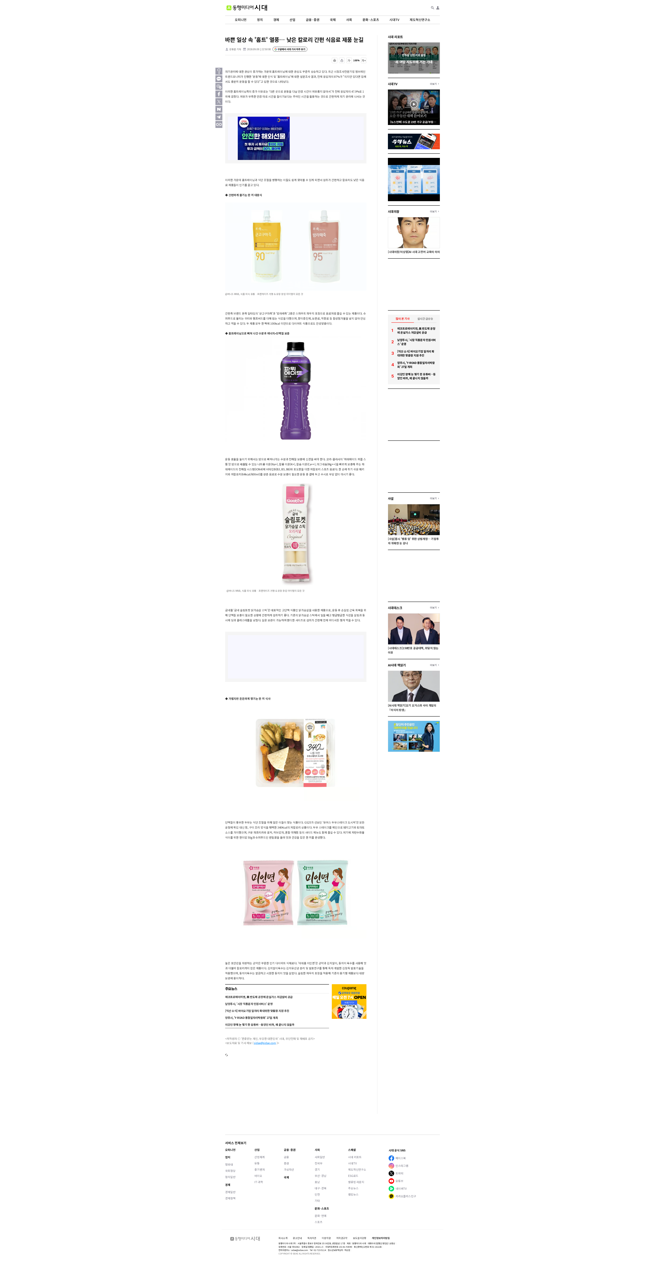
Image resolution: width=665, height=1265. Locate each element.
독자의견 (311, 1238)
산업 (292, 20)
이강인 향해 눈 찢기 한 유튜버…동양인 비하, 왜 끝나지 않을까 (259, 1024)
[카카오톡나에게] (218, 86)
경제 (276, 20)
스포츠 (318, 1222)
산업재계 (259, 1157)
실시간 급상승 (425, 318)
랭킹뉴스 (353, 1194)
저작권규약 (341, 1238)
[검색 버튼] (433, 8)
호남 (317, 1182)
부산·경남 (320, 1176)
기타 (317, 1201)
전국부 (318, 1163)
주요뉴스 (353, 1188)
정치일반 (230, 1177)
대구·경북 (320, 1188)
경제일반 (230, 1192)
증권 (286, 1163)
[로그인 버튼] (438, 8)
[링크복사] (218, 124)
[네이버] (218, 109)
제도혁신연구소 (420, 20)
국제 (333, 20)
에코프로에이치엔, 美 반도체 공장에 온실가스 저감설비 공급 (259, 997)
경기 (317, 1169)
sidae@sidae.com (265, 1043)
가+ (364, 60)
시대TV (394, 20)
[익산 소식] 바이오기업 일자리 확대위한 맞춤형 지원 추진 (257, 1011)
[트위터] (218, 101)
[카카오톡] (218, 78)
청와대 (229, 1164)
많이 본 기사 (403, 318)
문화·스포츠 (370, 20)
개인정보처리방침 (381, 1238)
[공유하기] (342, 60)
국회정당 (230, 1171)
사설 (391, 498)
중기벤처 (259, 1169)
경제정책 (230, 1198)
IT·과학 (258, 1182)
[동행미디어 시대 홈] (247, 8)
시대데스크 (395, 607)
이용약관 (326, 1238)
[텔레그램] (218, 116)
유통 (257, 1163)
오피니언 (241, 20)
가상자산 (289, 1169)
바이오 (258, 1176)
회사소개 (282, 1238)
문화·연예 (320, 1216)
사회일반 (320, 1157)
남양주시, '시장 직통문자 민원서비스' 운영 (249, 1004)
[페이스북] (218, 94)
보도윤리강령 (359, 1238)
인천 (317, 1194)
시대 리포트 (395, 36)
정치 (260, 20)
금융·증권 (313, 20)
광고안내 (297, 1238)
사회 (349, 20)
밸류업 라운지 (356, 1182)
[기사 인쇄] (334, 60)
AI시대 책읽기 (397, 665)
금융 (286, 1157)
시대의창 (393, 211)
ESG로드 (353, 1176)
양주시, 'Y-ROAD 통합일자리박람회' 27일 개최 (251, 1018)
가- (349, 60)
